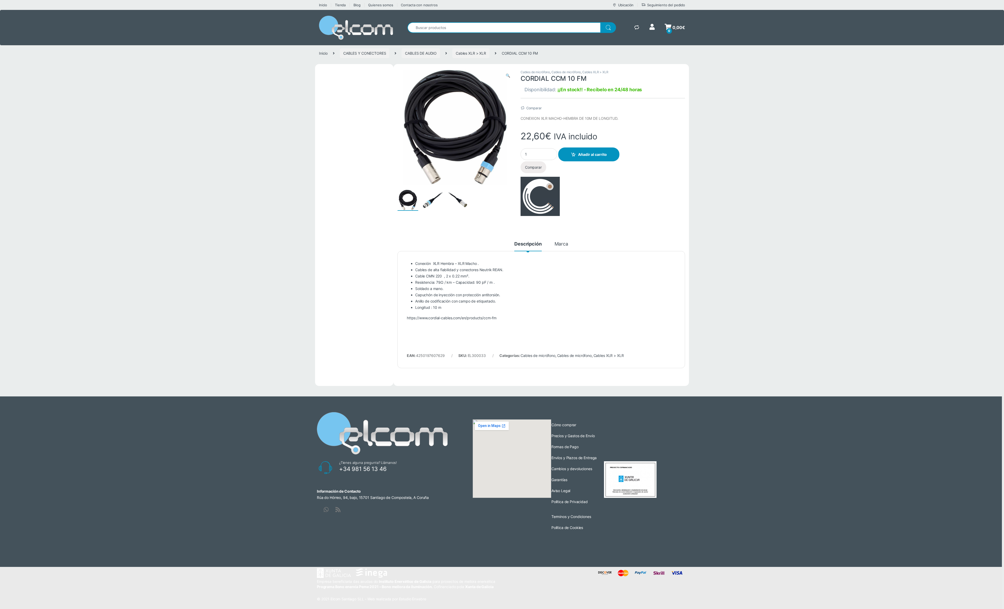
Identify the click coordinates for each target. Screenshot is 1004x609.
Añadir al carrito (592, 154)
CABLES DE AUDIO (421, 53)
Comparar (534, 108)
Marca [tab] (561, 244)
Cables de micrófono (535, 72)
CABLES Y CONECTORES (364, 53)
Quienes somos (380, 5)
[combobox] (504, 27)
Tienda (340, 5)
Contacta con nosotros (419, 5)
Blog (356, 5)
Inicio (323, 5)
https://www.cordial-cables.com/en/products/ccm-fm (452, 318)
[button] (508, 75)
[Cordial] (540, 196)
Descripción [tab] (527, 244)
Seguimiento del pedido (666, 5)
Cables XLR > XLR (471, 53)
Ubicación (626, 5)
